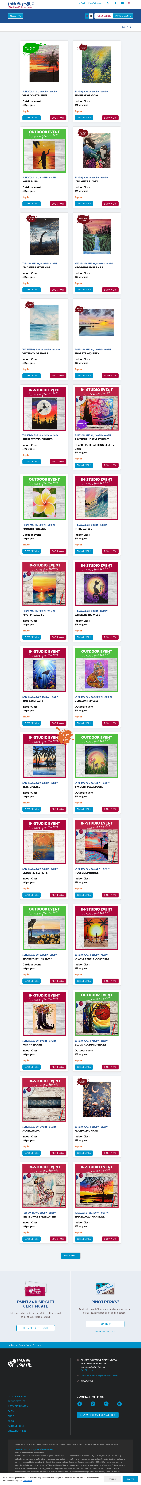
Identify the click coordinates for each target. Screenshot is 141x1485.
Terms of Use (21, 1449)
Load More (70, 1255)
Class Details (32, 117)
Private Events (16, 1401)
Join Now (105, 1324)
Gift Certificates (18, 1406)
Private (123, 16)
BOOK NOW (58, 117)
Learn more (27, 1481)
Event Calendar (17, 1396)
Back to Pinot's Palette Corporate (26, 1345)
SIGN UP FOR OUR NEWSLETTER (97, 1415)
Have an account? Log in (105, 1331)
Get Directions (87, 1370)
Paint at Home (16, 1426)
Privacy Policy (35, 1449)
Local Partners (17, 1431)
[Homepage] (39, 1363)
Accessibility (47, 1449)
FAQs (11, 1411)
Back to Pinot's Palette (91, 3)
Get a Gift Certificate (36, 1328)
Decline (113, 1479)
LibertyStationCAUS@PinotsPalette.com (99, 1375)
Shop (11, 1416)
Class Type (15, 16)
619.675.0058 (87, 1381)
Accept (130, 1479)
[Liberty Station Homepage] (22, 4)
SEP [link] (125, 27)
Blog (11, 1421)
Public (104, 16)
